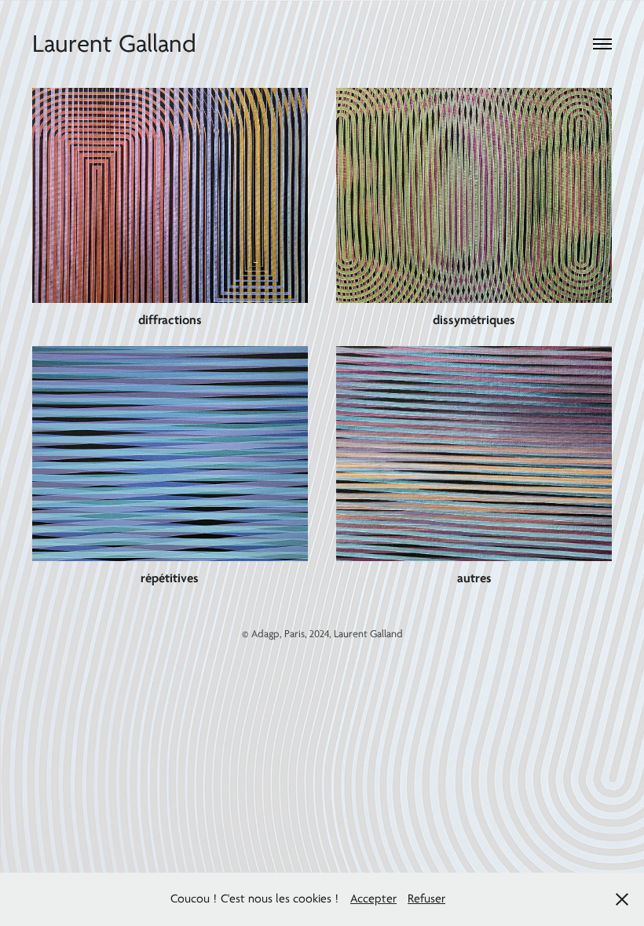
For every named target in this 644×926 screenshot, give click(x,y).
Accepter (373, 898)
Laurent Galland (114, 44)
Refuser (426, 898)
